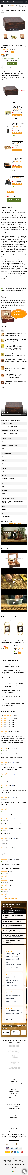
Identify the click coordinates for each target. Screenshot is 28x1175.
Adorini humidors (14, 1122)
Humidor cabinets (14, 1117)
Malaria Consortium (13, 1160)
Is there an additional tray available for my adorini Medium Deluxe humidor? (12, 665)
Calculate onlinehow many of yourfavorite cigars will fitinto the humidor (18, 313)
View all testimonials (14, 1140)
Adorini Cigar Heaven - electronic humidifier (17, 107)
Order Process (14, 1089)
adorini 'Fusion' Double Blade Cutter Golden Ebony (6, 642)
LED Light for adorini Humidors (17, 159)
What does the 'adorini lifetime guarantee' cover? (12, 678)
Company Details (14, 1106)
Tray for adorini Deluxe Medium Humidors (17, 141)
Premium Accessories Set (18, 176)
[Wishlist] (26, 6)
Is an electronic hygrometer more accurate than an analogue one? (13, 704)
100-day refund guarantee (14, 1097)
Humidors (14, 1119)
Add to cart (11, 63)
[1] (3, 49)
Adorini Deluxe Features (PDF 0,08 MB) (11, 523)
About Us (14, 1095)
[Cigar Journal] (15, 1032)
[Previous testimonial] (3, 984)
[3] (6, 49)
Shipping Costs (14, 1087)
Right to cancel (14, 1102)
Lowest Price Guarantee (12, 930)
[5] (8, 49)
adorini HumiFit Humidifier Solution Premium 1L (18, 124)
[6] (17, 109)
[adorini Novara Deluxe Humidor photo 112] (22, 37)
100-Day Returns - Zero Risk (13, 921)
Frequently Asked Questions (8, 67)
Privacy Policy (14, 1093)
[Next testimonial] (25, 984)
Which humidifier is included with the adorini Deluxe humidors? (11, 691)
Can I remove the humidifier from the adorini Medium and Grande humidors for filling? (12, 698)
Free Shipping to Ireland (13, 1)
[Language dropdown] (14, 1171)
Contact (14, 1079)
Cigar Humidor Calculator (14, 1108)
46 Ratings (12, 49)
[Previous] (1, 67)
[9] (19, 109)
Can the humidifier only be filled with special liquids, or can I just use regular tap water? (13, 672)
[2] (4, 49)
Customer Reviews (21, 67)
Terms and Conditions (14, 1091)
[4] (7, 49)
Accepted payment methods (14, 1104)
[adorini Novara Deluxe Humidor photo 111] (5, 37)
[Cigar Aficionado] (6, 1032)
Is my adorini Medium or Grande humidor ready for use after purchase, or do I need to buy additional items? (12, 685)
